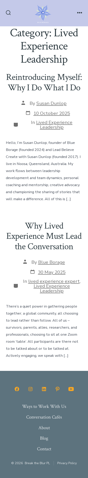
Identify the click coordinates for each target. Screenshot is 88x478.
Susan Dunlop (51, 103)
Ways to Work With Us (44, 406)
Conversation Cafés (44, 417)
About (44, 428)
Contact (44, 449)
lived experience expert (54, 281)
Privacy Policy (67, 463)
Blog (44, 438)
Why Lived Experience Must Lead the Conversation (43, 236)
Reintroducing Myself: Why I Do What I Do (44, 82)
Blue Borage (51, 262)
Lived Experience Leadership (54, 124)
